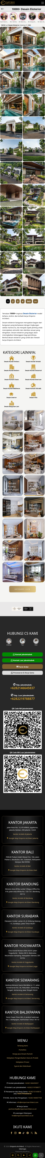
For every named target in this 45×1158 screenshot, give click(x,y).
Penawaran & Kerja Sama (23, 673)
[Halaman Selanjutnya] (41, 1155)
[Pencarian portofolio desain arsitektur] (18, 1155)
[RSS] (36, 1133)
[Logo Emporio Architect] (7, 3)
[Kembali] (2, 8)
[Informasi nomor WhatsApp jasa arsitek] (35, 1155)
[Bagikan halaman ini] (29, 1155)
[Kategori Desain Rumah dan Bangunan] (12, 1155)
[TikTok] (24, 1133)
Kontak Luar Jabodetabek (23, 660)
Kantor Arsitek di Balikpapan (23, 1024)
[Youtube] (20, 1133)
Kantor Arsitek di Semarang (22, 994)
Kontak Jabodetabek (23, 654)
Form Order (22, 666)
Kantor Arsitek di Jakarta (22, 834)
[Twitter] (32, 1134)
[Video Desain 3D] (24, 1155)
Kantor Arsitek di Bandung (22, 898)
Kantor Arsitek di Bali (22, 866)
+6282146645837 (22, 688)
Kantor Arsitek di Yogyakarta (23, 962)
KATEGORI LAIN (22, 589)
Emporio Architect (17, 1146)
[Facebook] (11, 1133)
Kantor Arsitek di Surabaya (22, 928)
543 (29, 301)
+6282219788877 (22, 699)
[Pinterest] (28, 1133)
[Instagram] (15, 1133)
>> (35, 301)
